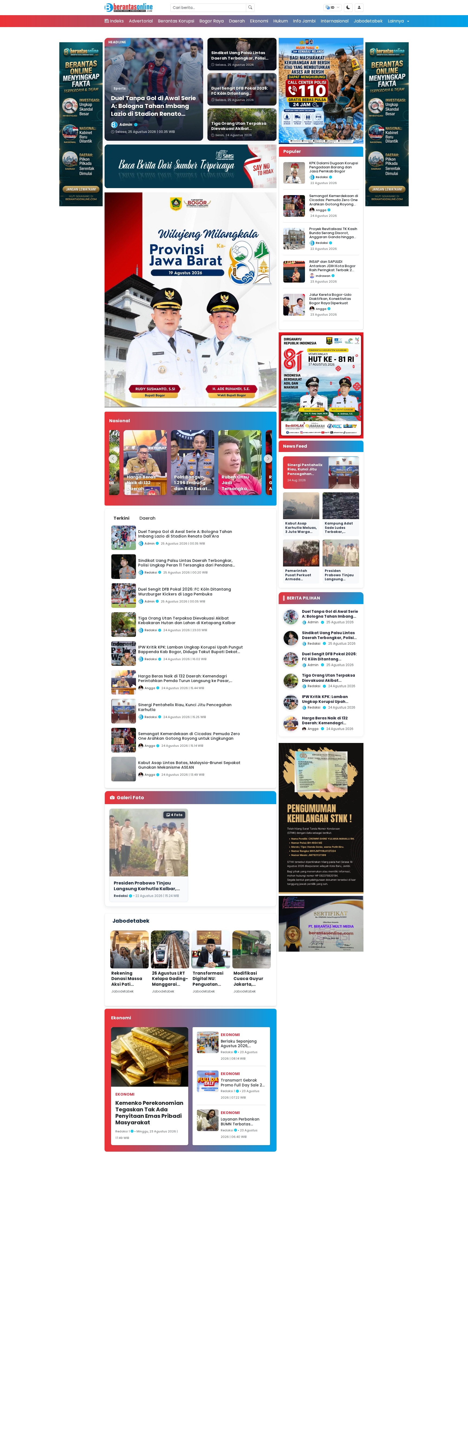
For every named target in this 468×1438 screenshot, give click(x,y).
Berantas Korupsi (176, 21)
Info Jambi (304, 21)
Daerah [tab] (147, 518)
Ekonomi (259, 21)
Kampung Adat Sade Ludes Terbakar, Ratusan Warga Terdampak (339, 532)
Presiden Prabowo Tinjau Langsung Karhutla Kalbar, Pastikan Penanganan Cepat (147, 888)
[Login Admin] (359, 8)
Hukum (280, 21)
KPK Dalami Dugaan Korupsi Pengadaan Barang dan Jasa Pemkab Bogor (333, 167)
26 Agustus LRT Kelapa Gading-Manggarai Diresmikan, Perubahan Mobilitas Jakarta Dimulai (170, 989)
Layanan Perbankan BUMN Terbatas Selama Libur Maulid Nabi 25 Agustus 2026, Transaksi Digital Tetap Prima (242, 1121)
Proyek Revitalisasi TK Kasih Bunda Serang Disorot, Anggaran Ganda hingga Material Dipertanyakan (333, 235)
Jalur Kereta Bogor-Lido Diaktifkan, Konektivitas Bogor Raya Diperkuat (330, 298)
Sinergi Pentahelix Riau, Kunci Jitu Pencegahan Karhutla (305, 472)
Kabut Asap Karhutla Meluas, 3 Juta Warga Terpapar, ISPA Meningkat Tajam (301, 534)
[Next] (268, 458)
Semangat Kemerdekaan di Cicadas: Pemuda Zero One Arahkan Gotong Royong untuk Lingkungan (333, 202)
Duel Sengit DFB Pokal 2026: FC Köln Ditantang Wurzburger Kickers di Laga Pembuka (329, 662)
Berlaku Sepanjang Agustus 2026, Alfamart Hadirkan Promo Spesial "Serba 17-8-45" (241, 1044)
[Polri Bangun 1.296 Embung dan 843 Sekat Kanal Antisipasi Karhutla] (178, 462)
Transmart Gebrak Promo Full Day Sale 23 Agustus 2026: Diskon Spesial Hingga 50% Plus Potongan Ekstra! (243, 1082)
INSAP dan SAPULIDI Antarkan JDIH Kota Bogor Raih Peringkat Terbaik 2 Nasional (332, 268)
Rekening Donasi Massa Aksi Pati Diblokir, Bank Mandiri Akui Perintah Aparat (129, 987)
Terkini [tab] (121, 518)
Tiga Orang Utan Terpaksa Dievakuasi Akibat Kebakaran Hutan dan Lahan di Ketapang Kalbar (330, 683)
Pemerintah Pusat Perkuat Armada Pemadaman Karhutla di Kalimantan (298, 581)
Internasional (335, 21)
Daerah (237, 21)
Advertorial (141, 21)
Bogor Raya (211, 21)
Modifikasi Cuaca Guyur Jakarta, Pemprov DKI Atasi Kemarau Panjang (250, 987)
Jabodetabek (368, 21)
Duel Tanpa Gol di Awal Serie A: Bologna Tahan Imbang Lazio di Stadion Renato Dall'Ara (330, 619)
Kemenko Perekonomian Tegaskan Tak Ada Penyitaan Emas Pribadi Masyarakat (149, 1112)
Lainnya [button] (396, 21)
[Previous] (113, 458)
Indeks (117, 21)
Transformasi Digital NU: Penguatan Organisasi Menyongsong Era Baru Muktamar (209, 989)
